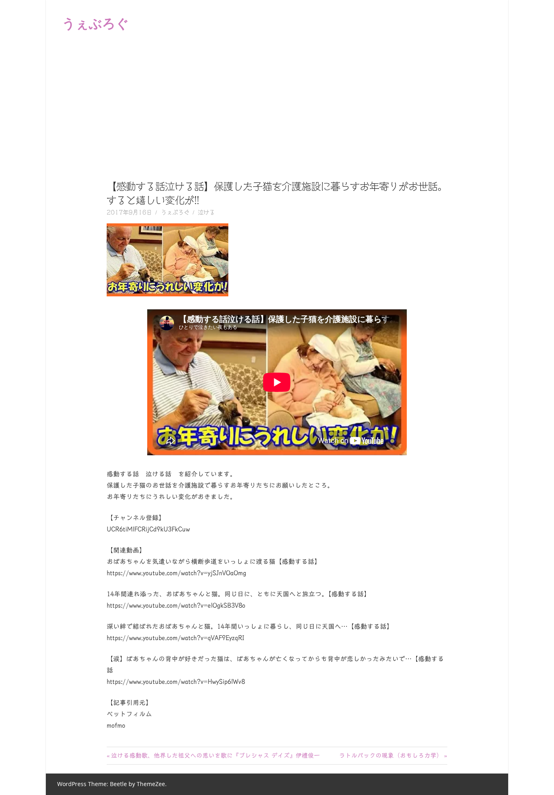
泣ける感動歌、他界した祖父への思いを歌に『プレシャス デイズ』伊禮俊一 (215, 755)
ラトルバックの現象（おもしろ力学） (390, 755)
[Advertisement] (277, 107)
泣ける (206, 212)
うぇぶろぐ (95, 23)
